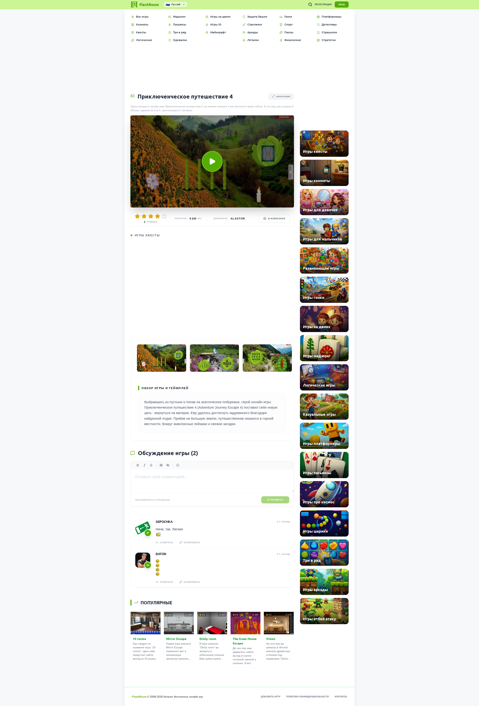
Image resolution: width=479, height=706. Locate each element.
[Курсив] (144, 465)
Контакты (341, 696)
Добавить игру (270, 696)
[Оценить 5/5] (164, 216)
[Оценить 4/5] (158, 216)
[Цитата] (161, 465)
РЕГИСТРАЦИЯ (323, 4)
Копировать (192, 542)
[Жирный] (137, 465)
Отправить (275, 500)
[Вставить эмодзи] (177, 465)
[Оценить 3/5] (151, 216)
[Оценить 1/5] (137, 216)
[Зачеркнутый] (151, 465)
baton (161, 554)
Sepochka (164, 522)
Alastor (238, 218)
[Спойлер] (167, 465)
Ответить (166, 542)
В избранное (276, 218)
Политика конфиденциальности (307, 696)
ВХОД (342, 4)
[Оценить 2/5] (144, 216)
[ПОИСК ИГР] (310, 4)
